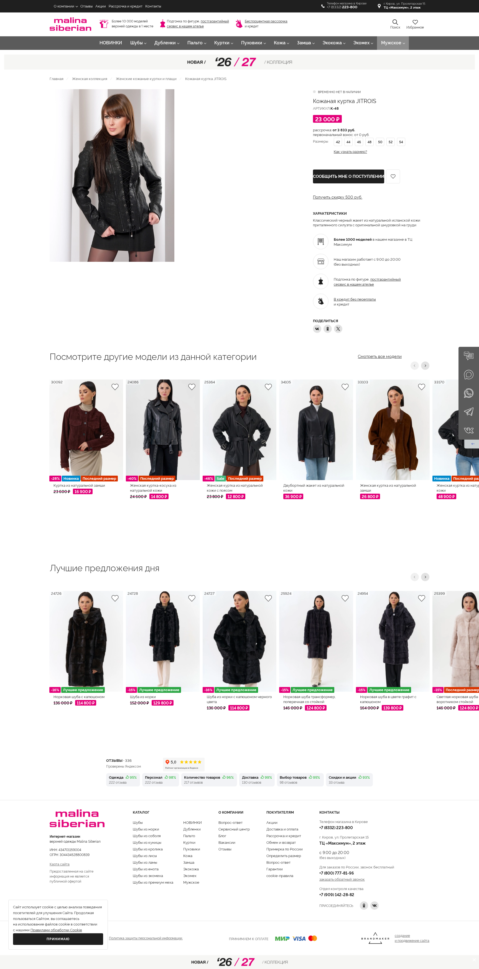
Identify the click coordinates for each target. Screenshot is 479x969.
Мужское (391, 42)
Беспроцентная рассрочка (266, 21)
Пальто (195, 42)
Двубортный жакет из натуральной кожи (313, 488)
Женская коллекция (89, 78)
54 (401, 141)
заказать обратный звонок (342, 878)
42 (338, 141)
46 (359, 141)
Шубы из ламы (145, 862)
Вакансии (226, 842)
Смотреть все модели (380, 355)
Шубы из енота (146, 868)
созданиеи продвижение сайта (412, 938)
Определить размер (283, 855)
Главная (56, 78)
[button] (415, 366)
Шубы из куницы (147, 842)
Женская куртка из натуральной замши (388, 488)
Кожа (280, 42)
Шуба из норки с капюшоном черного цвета (239, 699)
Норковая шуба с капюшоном (79, 696)
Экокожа (332, 42)
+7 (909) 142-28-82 (336, 894)
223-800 (336, 827)
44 (348, 141)
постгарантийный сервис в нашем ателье (367, 281)
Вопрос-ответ (230, 822)
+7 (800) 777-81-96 (336, 872)
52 (391, 141)
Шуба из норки (143, 696)
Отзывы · (119, 760)
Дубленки (165, 42)
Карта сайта (60, 864)
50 (380, 141)
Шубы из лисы (145, 855)
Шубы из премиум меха (153, 882)
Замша (304, 42)
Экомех (361, 42)
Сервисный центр (234, 828)
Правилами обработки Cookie (56, 930)
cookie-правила (279, 875)
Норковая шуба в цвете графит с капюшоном (388, 699)
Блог (222, 835)
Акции (100, 6)
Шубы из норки (146, 828)
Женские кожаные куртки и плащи (146, 78)
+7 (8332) (342, 7)
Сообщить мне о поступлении (348, 176)
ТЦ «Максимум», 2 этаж (342, 842)
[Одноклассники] (327, 329)
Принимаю (58, 939)
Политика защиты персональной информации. (146, 937)
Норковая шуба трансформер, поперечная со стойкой (309, 699)
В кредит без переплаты (355, 298)
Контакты (153, 6)
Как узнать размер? (350, 151)
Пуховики (251, 42)
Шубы (136, 42)
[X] (338, 329)
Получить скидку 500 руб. (337, 196)
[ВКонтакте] (317, 329)
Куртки (222, 42)
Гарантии (274, 868)
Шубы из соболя (147, 835)
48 (369, 141)
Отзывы (86, 6)
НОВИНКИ (111, 42)
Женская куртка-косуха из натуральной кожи (153, 488)
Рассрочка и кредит (125, 6)
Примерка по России (284, 848)
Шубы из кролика (148, 848)
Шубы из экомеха (148, 875)
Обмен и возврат (281, 842)
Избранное (415, 27)
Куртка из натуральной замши (79, 485)
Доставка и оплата (282, 828)
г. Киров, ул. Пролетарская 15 (404, 5)
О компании (64, 6)
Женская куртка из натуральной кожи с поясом (235, 488)
